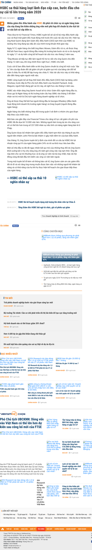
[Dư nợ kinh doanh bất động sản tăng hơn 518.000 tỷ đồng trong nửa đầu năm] (54, 445)
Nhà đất (6, 316)
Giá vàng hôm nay (9, 514)
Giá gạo (40, 518)
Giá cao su (48, 518)
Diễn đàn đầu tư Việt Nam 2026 (79, 518)
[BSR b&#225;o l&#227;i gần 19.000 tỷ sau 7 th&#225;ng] (69, 360)
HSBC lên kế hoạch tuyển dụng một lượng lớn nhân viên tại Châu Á (46, 202)
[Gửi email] (79, 18)
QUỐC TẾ (32, 529)
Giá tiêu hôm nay (81, 514)
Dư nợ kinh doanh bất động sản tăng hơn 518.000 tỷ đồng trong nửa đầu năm (71, 445)
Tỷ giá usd (32, 514)
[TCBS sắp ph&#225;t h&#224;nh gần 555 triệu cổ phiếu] (13, 385)
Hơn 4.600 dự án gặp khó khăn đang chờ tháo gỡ (25, 334)
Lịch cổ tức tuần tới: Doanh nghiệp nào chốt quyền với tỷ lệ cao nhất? (68, 392)
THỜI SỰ (9, 529)
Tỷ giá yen (41, 514)
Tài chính (6, 2)
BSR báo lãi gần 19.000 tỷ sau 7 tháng (67, 364)
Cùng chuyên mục (53, 231)
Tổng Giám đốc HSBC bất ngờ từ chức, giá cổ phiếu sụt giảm (44, 207)
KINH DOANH (82, 529)
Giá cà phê (70, 514)
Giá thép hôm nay (9, 518)
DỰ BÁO (16, 529)
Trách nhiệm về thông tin (11, 548)
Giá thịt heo (32, 518)
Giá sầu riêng (21, 518)
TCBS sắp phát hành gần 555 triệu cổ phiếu (12, 390)
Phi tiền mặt (64, 2)
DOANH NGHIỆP (71, 529)
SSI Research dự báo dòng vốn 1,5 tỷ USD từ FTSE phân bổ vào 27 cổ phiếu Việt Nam (40, 368)
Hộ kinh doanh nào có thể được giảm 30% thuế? (24, 323)
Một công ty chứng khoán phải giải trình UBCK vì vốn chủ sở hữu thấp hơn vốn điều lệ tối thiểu (40, 395)
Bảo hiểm (45, 2)
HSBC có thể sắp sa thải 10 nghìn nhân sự (28, 180)
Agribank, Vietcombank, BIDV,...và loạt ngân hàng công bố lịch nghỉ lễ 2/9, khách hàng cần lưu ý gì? (62, 266)
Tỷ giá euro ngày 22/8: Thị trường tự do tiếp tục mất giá (63, 279)
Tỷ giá (53, 2)
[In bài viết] (76, 18)
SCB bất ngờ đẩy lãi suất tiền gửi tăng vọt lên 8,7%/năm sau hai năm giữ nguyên (60, 272)
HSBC (39, 23)
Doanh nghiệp (8, 306)
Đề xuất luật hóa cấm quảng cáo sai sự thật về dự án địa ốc (29, 344)
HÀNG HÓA (24, 529)
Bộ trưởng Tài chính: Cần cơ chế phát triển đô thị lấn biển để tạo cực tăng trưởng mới (40, 313)
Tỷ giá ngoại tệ (22, 514)
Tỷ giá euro (51, 514)
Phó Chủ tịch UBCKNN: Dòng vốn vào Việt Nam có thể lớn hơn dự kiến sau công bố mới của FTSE (13, 370)
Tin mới (9, 298)
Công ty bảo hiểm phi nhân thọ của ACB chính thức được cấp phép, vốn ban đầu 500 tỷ (72, 490)
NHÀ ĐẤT (49, 529)
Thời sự (6, 327)
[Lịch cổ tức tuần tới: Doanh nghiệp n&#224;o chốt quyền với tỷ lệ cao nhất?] (69, 386)
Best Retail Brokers (60, 518)
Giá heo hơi (60, 514)
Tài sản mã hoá (32, 2)
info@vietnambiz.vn (14, 546)
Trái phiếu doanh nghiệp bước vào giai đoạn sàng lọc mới (28, 302)
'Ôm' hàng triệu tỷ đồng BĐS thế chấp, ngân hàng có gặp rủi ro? (63, 285)
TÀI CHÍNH (41, 529)
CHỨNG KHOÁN (59, 529)
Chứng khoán (4, 377)
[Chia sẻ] (2, 29)
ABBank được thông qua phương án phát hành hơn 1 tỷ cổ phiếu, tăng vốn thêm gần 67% (61, 257)
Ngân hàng (18, 2)
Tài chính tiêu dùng (80, 2)
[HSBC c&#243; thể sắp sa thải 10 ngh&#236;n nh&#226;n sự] (64, 186)
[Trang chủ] (2, 24)
